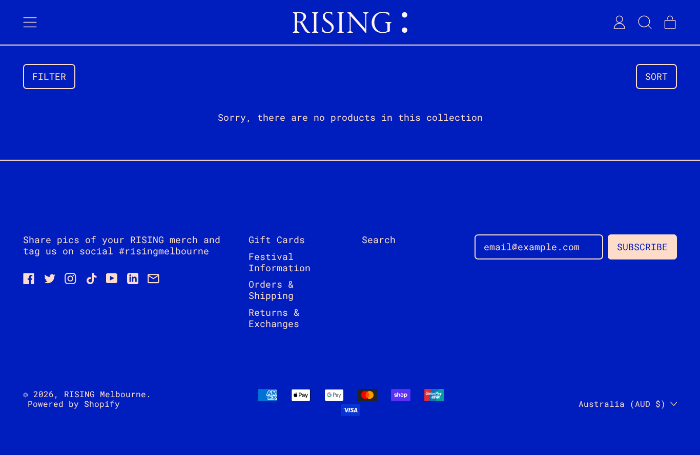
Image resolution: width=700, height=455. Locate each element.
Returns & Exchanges (274, 318)
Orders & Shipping (271, 289)
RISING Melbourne (105, 393)
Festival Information (280, 262)
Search (379, 239)
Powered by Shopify (74, 403)
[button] (644, 22)
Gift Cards (277, 239)
